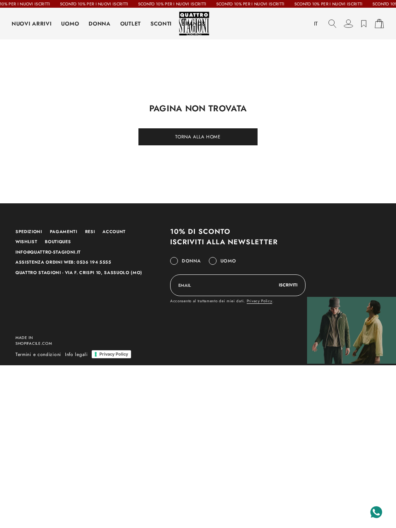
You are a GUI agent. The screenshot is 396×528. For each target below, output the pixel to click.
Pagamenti (63, 231)
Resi (90, 231)
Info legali (76, 354)
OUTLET (130, 23)
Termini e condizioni (38, 354)
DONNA (100, 23)
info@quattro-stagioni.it (48, 252)
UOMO (70, 23)
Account (114, 231)
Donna (191, 260)
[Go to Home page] (198, 23)
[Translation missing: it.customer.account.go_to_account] (348, 23)
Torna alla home (198, 136)
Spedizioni (28, 231)
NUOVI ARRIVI (31, 23)
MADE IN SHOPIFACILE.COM (33, 340)
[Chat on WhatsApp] (376, 512)
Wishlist (26, 241)
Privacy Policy (259, 301)
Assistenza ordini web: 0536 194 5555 (63, 262)
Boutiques (58, 241)
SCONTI (161, 23)
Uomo (228, 260)
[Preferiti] (364, 23)
